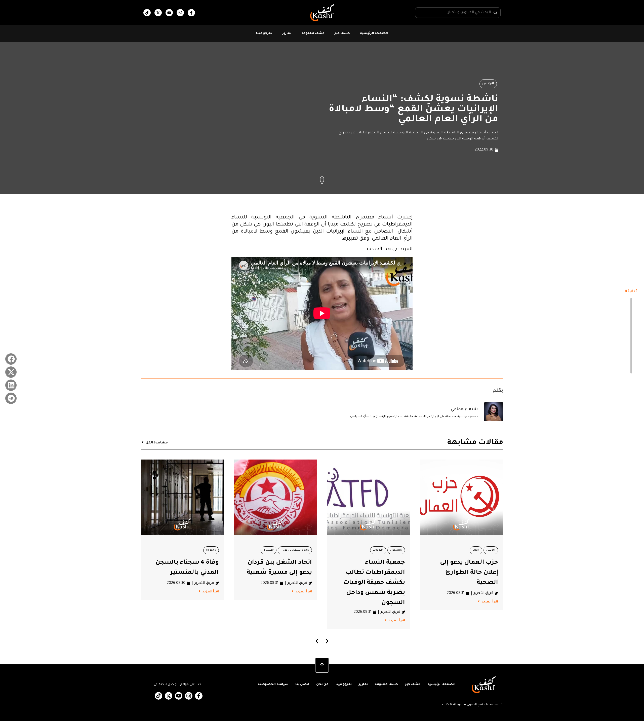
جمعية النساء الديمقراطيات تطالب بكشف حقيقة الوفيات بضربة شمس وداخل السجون (374, 582)
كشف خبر (342, 33)
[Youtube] (169, 12)
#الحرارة (211, 550)
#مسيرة (268, 550)
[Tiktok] (147, 12)
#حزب (475, 550)
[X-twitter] (158, 12)
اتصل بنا (302, 684)
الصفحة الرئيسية (374, 33)
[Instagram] (180, 12)
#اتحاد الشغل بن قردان (294, 550)
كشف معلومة (313, 33)
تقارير (286, 33)
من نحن (322, 684)
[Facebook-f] (191, 12)
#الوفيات (378, 550)
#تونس (488, 84)
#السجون (396, 550)
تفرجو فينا (264, 33)
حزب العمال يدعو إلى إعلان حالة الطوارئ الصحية (469, 572)
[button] (11, 359)
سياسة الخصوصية (273, 684)
